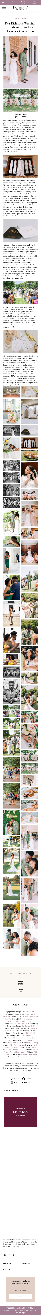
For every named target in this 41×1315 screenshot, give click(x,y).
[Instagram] (14, 1082)
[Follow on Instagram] (3, 2)
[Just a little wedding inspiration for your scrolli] (20, 1158)
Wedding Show (24, 2)
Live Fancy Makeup (17, 1045)
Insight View (29, 1012)
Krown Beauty (31, 1043)
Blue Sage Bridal (26, 1035)
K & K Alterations (19, 1038)
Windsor (31, 1040)
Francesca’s (16, 1043)
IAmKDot (6, 1016)
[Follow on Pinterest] (6, 2)
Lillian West (29, 1033)
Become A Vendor (34, 2)
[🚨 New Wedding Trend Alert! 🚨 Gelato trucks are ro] (20, 1220)
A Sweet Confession (28, 1054)
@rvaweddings (20, 1115)
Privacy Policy (18, 1310)
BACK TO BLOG (12, 1090)
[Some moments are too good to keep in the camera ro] (20, 1179)
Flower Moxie (20, 1052)
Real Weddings (20, 19)
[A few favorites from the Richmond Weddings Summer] (20, 1200)
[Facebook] (26, 1079)
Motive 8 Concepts (20, 1024)
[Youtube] (26, 1082)
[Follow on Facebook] (9, 2)
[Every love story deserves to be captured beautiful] (20, 1138)
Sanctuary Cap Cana (25, 1057)
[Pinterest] (14, 1079)
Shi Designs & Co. (28, 1026)
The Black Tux (18, 1050)
